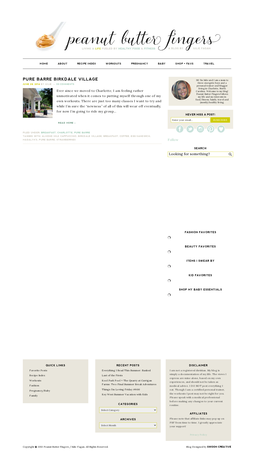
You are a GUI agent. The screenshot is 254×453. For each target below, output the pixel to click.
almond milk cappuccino (59, 136)
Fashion (34, 385)
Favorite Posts (38, 370)
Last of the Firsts (112, 375)
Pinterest (212, 129)
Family (33, 395)
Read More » (67, 123)
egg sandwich (140, 136)
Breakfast (48, 132)
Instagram (201, 129)
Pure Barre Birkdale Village (60, 79)
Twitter (191, 129)
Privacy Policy (198, 434)
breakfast (110, 136)
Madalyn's (30, 139)
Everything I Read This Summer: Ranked (126, 370)
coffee (124, 136)
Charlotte (65, 132)
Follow (173, 140)
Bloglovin (221, 129)
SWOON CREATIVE (219, 446)
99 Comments (65, 84)
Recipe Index (37, 375)
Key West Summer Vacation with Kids (125, 394)
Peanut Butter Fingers (127, 37)
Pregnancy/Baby (39, 390)
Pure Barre (82, 132)
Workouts (35, 380)
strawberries (66, 139)
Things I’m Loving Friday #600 (121, 389)
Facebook (181, 129)
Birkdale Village (90, 136)
